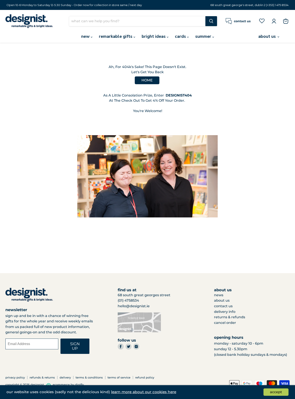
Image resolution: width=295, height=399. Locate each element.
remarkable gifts (116, 36)
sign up (75, 346)
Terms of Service (119, 377)
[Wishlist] (262, 21)
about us (267, 36)
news (218, 295)
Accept (276, 392)
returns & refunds (229, 317)
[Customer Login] (274, 21)
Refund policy (144, 377)
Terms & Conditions (89, 377)
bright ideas (154, 36)
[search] (137, 21)
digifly (79, 384)
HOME (147, 80)
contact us (223, 306)
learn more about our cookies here (143, 392)
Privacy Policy (15, 377)
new (86, 36)
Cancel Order (225, 323)
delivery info (224, 312)
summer (203, 36)
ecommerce (61, 384)
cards (181, 36)
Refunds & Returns (42, 377)
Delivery (65, 377)
